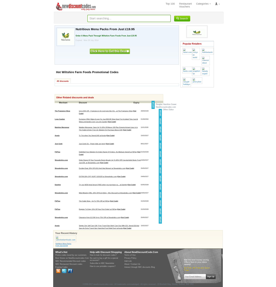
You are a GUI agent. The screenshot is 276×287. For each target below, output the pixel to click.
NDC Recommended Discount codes (70, 261)
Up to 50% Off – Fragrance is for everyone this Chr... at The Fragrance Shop (106, 111)
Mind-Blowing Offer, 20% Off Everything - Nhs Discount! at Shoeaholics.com (105, 193)
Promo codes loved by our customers (71, 255)
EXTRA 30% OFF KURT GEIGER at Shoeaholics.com (98, 176)
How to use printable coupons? (102, 266)
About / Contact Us (132, 264)
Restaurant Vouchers (185, 5)
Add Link (128, 261)
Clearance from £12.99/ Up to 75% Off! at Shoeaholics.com (99, 217)
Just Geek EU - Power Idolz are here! (92, 144)
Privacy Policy (130, 258)
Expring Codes (61, 267)
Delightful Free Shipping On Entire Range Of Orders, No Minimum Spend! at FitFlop (108, 152)
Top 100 (170, 3)
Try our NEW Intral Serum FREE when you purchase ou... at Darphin (103, 185)
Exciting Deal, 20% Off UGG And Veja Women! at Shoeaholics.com (102, 168)
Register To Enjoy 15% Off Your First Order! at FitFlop (98, 209)
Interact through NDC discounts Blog (139, 267)
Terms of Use (130, 255)
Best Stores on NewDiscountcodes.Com (72, 258)
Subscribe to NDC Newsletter (102, 263)
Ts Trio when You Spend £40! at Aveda (92, 135)
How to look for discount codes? (103, 255)
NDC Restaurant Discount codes (68, 264)
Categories (202, 3)
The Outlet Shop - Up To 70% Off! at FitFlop (94, 201)
